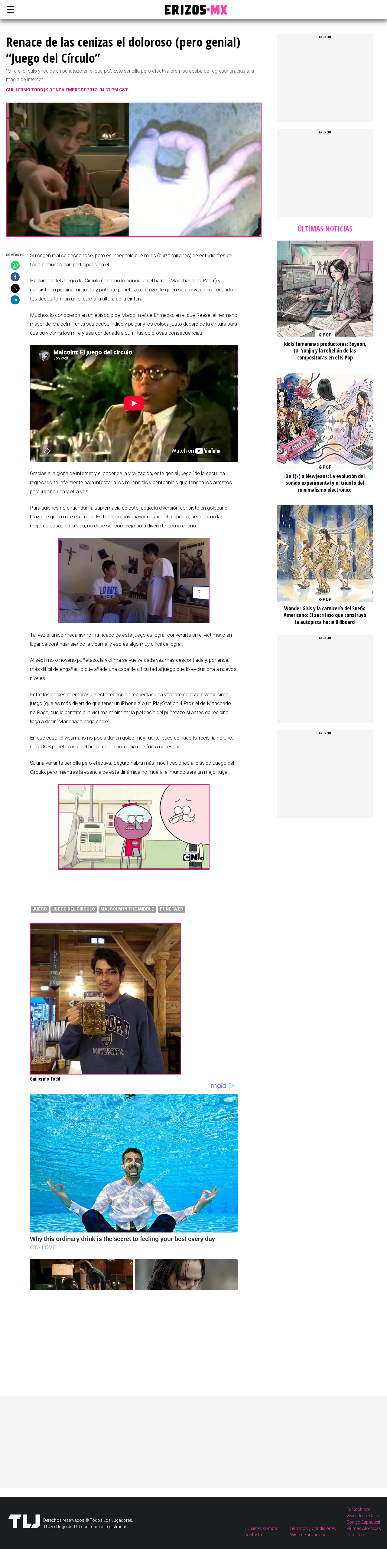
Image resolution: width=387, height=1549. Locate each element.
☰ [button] (9, 10)
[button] (15, 265)
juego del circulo (73, 909)
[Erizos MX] (193, 9)
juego (40, 909)
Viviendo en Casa (362, 1515)
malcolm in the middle (127, 909)
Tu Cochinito (358, 1509)
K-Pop (325, 335)
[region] (75, 1327)
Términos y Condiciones (312, 1528)
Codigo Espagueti (363, 1522)
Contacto (253, 1534)
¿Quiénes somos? (261, 1528)
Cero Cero (356, 1534)
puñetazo (171, 909)
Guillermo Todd (24, 89)
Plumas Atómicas (363, 1528)
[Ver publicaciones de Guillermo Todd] (105, 1072)
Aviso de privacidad (308, 1534)
